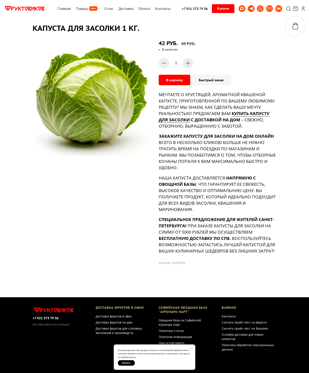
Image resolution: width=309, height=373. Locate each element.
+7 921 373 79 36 (45, 318)
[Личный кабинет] (303, 8)
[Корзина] (296, 9)
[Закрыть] (191, 348)
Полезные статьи (171, 331)
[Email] (269, 8)
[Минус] (164, 63)
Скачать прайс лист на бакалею (245, 328)
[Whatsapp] (260, 8)
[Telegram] (251, 8)
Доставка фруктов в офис (114, 316)
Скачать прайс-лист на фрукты (244, 322)
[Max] (242, 8)
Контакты (229, 316)
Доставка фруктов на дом (114, 322)
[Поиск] (288, 8)
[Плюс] (188, 63)
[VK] (278, 8)
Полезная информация (175, 337)
